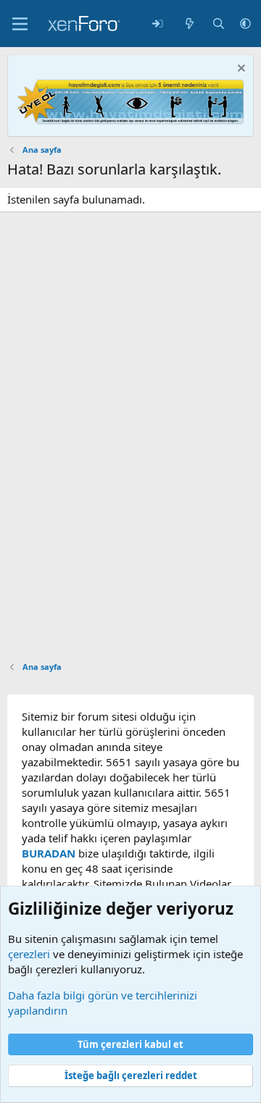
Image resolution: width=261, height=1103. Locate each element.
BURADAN (48, 853)
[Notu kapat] (239, 69)
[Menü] (20, 23)
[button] (245, 23)
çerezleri (29, 954)
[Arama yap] (218, 23)
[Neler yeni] (189, 23)
